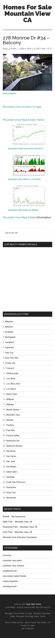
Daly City (9, 352)
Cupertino (9, 347)
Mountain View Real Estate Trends (24, 119)
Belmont (9, 327)
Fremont (10, 368)
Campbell (9, 342)
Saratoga (10, 477)
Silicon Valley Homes (14, 622)
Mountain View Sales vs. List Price (24, 179)
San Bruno (11, 451)
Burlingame (10, 337)
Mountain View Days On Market (23, 210)
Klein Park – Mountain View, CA (17, 532)
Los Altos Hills (13, 383)
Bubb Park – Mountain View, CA (17, 521)
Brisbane (9, 332)
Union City (11, 492)
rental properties (10, 581)
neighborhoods (10, 571)
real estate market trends (14, 576)
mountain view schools (13, 565)
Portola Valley (12, 435)
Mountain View (13, 415)
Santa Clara (11, 472)
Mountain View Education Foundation (20, 537)
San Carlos (11, 456)
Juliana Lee (19, 604)
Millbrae (10, 399)
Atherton (9, 321)
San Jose (10, 461)
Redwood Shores (14, 446)
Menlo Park (11, 394)
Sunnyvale (11, 487)
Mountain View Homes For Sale (22, 106)
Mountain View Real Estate (19, 217)
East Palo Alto (11, 358)
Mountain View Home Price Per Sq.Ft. (25, 148)
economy (7, 555)
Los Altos (10, 378)
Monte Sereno (12, 409)
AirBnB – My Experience (14, 516)
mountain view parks (12, 560)
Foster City (10, 363)
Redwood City (12, 440)
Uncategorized (9, 586)
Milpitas (10, 404)
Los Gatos (11, 389)
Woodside (11, 497)
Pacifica (10, 425)
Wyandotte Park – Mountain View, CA (20, 527)
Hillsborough (12, 373)
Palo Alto (10, 430)
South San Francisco (15, 482)
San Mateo (11, 466)
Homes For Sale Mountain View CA (27, 13)
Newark (9, 420)
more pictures (9, 93)
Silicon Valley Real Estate (35, 622)
